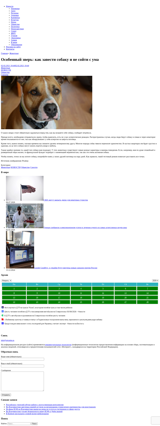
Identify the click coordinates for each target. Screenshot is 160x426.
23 (37, 302)
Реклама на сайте (13, 47)
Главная (4, 53)
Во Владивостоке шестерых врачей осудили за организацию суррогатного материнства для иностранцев (51, 407)
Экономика (16, 38)
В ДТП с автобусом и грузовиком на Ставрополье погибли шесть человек (34, 316)
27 (125, 302)
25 (81, 302)
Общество (15, 24)
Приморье (15, 9)
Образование (16, 45)
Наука (13, 22)
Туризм (14, 36)
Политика (15, 27)
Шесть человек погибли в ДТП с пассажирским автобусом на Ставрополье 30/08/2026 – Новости (44, 312)
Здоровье (15, 15)
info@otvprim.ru (7, 340)
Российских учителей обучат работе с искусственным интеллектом (35, 405)
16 (37, 297)
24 (59, 302)
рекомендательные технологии (58, 345)
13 (125, 293)
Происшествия (17, 29)
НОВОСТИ (6, 70)
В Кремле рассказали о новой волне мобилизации (27, 414)
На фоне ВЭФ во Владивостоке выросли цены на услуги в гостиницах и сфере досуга (43, 409)
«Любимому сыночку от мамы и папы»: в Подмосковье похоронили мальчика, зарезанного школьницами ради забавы (53, 320)
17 (59, 297)
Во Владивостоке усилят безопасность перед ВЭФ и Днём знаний (34, 411)
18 (81, 297)
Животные (14, 53)
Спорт (13, 31)
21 (147, 297)
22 (14, 302)
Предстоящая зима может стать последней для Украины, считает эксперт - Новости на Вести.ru (44, 324)
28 (147, 302)
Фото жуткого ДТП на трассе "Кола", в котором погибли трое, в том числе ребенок (38, 308)
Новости (9, 6)
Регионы (14, 13)
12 (103, 293)
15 (14, 297)
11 (81, 293)
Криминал (15, 18)
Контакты (10, 49)
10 (59, 293)
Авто (13, 11)
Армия (14, 40)
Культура (15, 20)
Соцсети (4, 75)
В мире (14, 42)
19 (103, 297)
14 (147, 293)
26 (103, 302)
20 (125, 297)
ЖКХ (13, 33)
